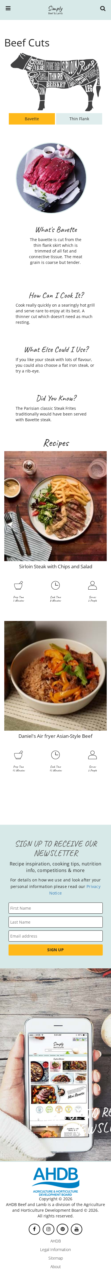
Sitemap (55, 1258)
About (55, 1266)
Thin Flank (79, 118)
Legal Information (55, 1249)
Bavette (32, 118)
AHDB (55, 1241)
